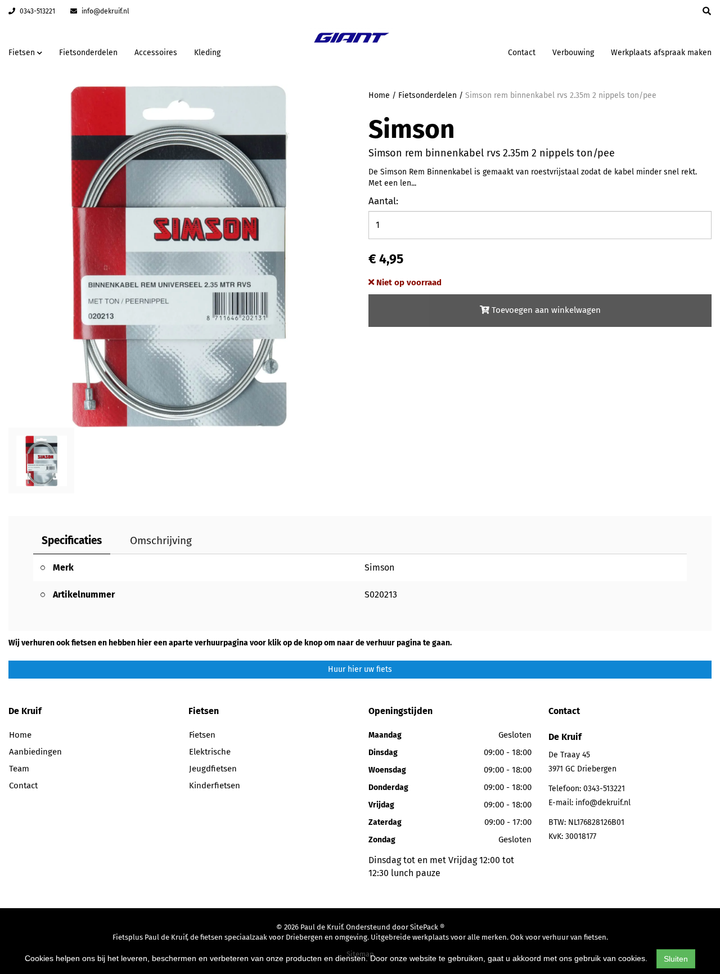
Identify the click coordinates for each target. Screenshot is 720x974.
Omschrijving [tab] (161, 540)
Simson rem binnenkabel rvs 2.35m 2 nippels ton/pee (560, 95)
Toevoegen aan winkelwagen (545, 310)
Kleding (207, 52)
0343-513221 (36, 11)
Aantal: (383, 201)
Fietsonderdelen (88, 52)
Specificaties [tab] (72, 540)
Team (19, 769)
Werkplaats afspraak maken (661, 52)
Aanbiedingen (463, 51)
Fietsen (202, 735)
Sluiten (676, 958)
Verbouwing (573, 52)
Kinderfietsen (214, 785)
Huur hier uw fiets (360, 669)
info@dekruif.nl (104, 11)
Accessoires (155, 52)
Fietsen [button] (22, 52)
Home (379, 95)
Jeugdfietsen (213, 769)
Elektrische (210, 752)
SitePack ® (427, 927)
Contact (522, 52)
